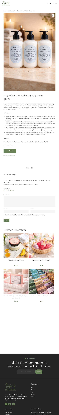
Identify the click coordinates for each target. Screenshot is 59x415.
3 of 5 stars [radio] (9, 190)
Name (5, 209)
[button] (56, 3)
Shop (32, 392)
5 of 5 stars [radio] (13, 190)
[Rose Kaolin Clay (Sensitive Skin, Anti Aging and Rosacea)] (16, 281)
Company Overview (9, 412)
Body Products (11, 10)
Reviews (33, 396)
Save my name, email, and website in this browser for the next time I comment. (25, 215)
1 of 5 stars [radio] (4, 190)
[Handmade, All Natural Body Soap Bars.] (41, 281)
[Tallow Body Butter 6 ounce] (16, 245)
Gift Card (33, 394)
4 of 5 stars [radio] (11, 190)
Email (32, 209)
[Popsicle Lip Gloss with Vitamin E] (41, 245)
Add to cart (10, 151)
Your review (7, 195)
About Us (33, 389)
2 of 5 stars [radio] (7, 190)
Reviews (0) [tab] (29, 168)
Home (5, 10)
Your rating (7, 188)
